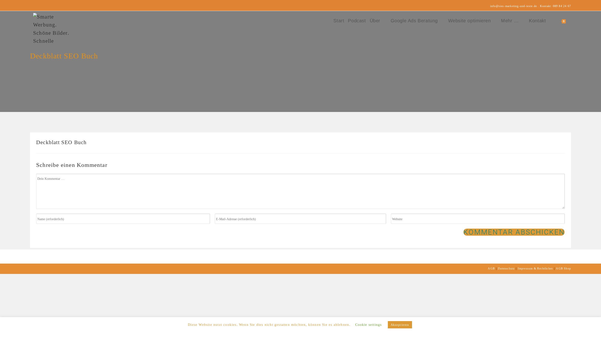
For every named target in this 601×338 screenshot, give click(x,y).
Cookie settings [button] (368, 324)
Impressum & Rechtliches (535, 268)
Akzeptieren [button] (400, 324)
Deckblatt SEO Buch (61, 142)
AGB (491, 268)
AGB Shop (563, 268)
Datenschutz (506, 268)
